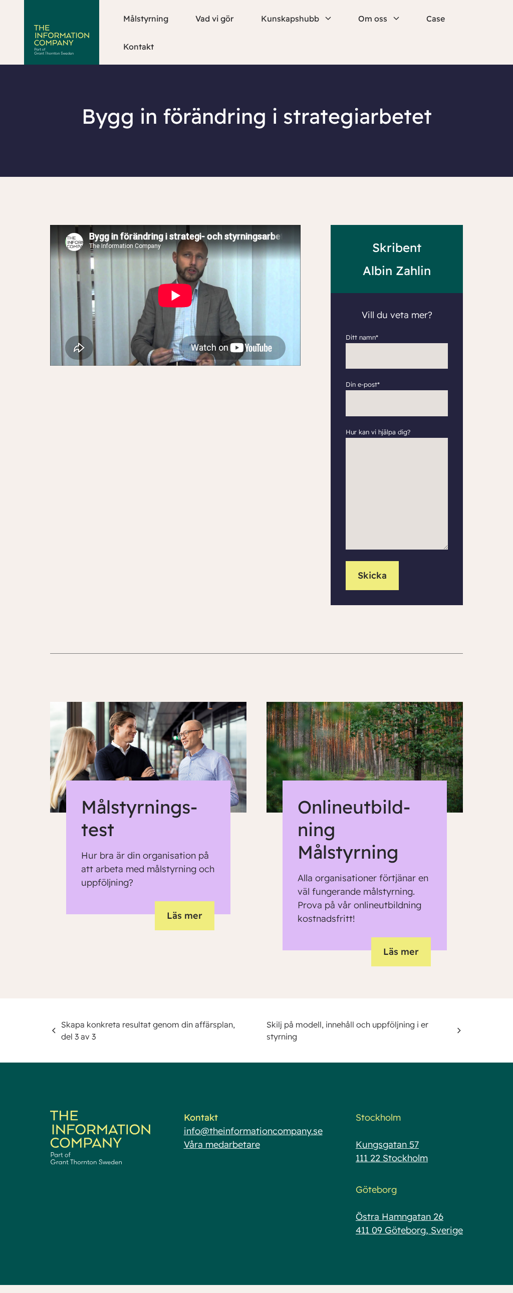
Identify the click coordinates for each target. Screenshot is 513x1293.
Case (435, 19)
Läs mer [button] (184, 915)
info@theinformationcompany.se (253, 1131)
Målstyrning (145, 19)
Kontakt (138, 47)
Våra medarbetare (222, 1144)
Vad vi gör (214, 19)
